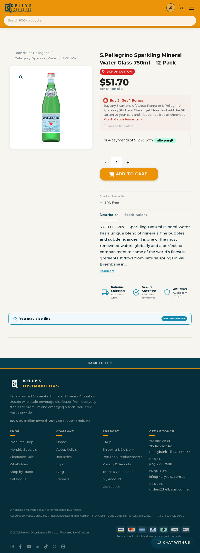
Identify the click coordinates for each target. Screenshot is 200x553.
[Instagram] (12, 546)
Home (61, 442)
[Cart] (181, 7)
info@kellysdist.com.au (167, 477)
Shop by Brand (21, 472)
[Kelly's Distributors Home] (18, 8)
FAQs (107, 442)
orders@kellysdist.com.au (169, 489)
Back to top (100, 363)
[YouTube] (29, 546)
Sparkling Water (45, 58)
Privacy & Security (117, 464)
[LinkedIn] (37, 546)
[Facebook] (20, 546)
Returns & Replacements (122, 457)
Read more (107, 270)
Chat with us (176, 542)
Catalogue (18, 479)
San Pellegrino (38, 53)
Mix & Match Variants (121, 119)
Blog (60, 472)
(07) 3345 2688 (160, 464)
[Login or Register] (170, 7)
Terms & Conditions (118, 472)
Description (109, 215)
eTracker (83, 532)
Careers (62, 479)
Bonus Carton (119, 71)
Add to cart (132, 174)
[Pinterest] (63, 546)
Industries (63, 457)
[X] (54, 546)
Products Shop (21, 442)
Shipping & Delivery (118, 449)
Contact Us (111, 487)
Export (61, 464)
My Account (112, 479)
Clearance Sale (22, 457)
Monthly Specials (23, 449)
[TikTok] (46, 546)
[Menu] (191, 8)
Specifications (135, 215)
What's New (19, 464)
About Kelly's (66, 449)
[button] (21, 77)
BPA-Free (111, 202)
